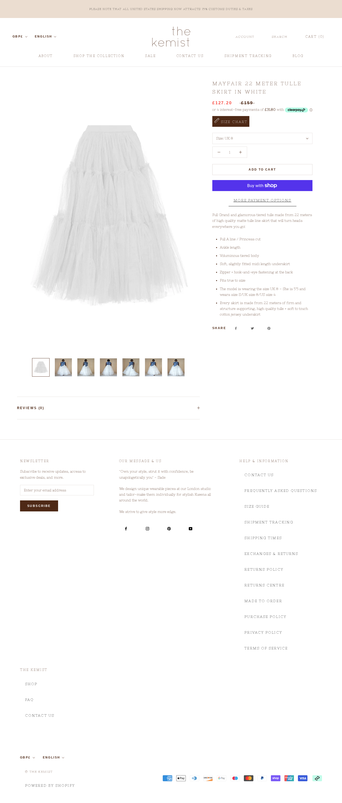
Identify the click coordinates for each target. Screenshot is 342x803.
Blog (297, 58)
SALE (150, 58)
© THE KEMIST (39, 771)
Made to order (263, 601)
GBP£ (18, 36)
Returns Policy (263, 569)
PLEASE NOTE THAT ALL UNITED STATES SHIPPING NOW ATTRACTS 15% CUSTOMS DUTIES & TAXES (171, 9)
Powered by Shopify (50, 785)
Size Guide (256, 506)
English (43, 36)
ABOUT (46, 58)
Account (245, 37)
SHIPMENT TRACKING (248, 58)
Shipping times (263, 538)
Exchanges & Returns (271, 554)
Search (279, 37)
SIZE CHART (233, 122)
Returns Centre (264, 585)
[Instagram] (147, 528)
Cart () (314, 37)
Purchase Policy (265, 617)
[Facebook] (235, 328)
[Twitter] (252, 328)
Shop (31, 684)
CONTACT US (190, 58)
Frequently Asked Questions (280, 491)
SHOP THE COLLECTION (98, 56)
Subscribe (39, 506)
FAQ (29, 700)
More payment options (262, 200)
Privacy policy (263, 632)
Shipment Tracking (268, 522)
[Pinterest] (268, 328)
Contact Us (259, 475)
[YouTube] (190, 528)
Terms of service (266, 648)
